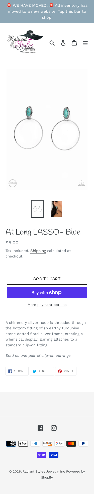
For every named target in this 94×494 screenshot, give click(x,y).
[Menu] (85, 42)
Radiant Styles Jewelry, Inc (44, 471)
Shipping (38, 250)
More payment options (47, 305)
